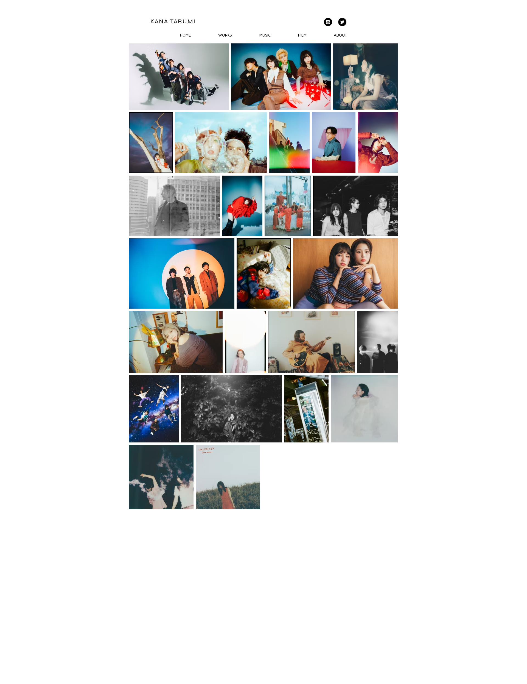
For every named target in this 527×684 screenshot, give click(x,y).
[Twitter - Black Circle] (342, 22)
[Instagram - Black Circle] (328, 22)
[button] (265, 35)
